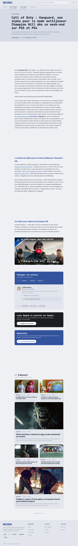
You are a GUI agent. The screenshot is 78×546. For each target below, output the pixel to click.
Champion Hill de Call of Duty (24, 167)
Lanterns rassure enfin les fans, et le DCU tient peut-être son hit (26, 462)
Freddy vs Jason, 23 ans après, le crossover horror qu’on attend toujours (37, 500)
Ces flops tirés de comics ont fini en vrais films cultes (25, 397)
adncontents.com (16, 543)
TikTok (5, 537)
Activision (24, 306)
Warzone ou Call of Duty (22, 173)
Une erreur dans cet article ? (32, 299)
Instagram (21, 534)
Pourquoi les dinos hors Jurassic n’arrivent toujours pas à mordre (49, 462)
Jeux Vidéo (41, 306)
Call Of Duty (32, 306)
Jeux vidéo (23, 7)
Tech (4, 7)
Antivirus (62, 529)
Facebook (24, 280)
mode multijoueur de (26, 116)
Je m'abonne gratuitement (27, 341)
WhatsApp (40, 280)
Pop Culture (16, 14)
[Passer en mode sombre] (73, 2)
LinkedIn (32, 280)
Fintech (32, 7)
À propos (46, 532)
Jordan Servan (15, 37)
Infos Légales (47, 527)
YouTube (14, 534)
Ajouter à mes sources (27, 323)
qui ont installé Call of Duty (34, 171)
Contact (46, 529)
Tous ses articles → (34, 295)
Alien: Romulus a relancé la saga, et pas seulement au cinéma (38, 435)
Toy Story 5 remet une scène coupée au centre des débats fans (50, 397)
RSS (5, 534)
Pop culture (13, 7)
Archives (62, 527)
